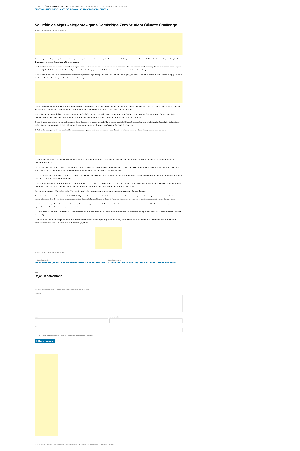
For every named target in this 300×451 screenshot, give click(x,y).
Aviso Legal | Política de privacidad (89, 444)
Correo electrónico (115, 317)
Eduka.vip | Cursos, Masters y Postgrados (53, 6)
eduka (38, 30)
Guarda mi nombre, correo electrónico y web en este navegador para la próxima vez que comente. (65, 335)
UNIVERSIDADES (91, 9)
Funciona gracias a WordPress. (68, 444)
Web (36, 326)
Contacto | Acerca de (107, 444)
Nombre (37, 317)
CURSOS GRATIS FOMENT (46, 9)
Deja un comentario (60, 30)
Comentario (38, 293)
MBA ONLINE (76, 9)
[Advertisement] (108, 44)
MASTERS (64, 9)
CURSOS (104, 9)
